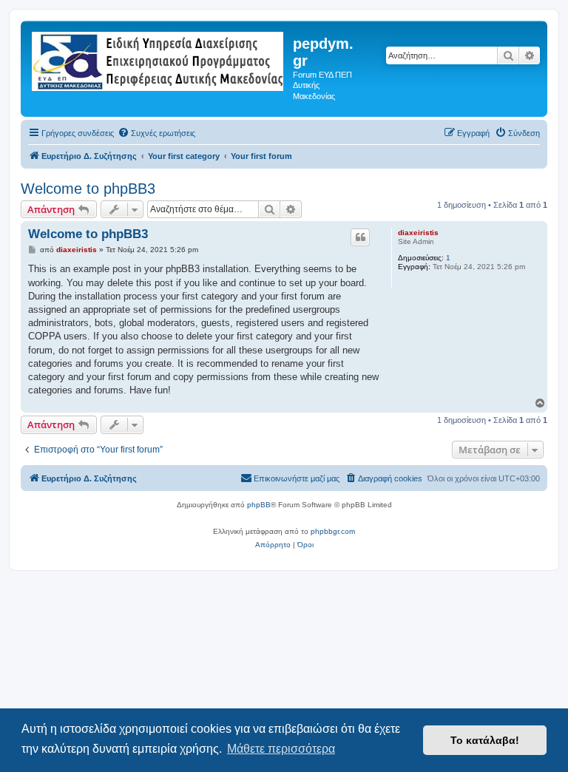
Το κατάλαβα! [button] (484, 740)
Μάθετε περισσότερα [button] (281, 748)
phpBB (259, 505)
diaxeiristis (418, 232)
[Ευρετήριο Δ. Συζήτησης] (158, 58)
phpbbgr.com (333, 531)
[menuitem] (156, 133)
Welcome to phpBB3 (88, 188)
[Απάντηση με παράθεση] (360, 237)
